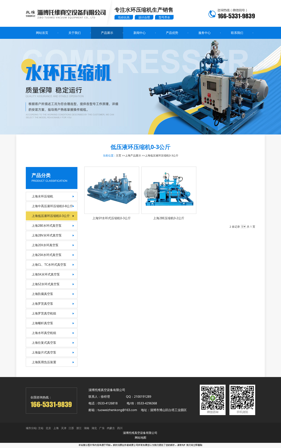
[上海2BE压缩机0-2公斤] (168, 190)
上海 (56, 428)
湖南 (86, 428)
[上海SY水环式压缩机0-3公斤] (111, 190)
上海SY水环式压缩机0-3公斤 (111, 218)
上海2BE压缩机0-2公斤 (168, 218)
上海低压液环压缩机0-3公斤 (161, 155)
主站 (40, 428)
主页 (118, 155)
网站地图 (140, 437)
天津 (63, 428)
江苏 (71, 428)
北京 (48, 428)
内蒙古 (111, 428)
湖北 (94, 428)
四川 (120, 428)
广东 (102, 428)
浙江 (79, 428)
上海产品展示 (133, 155)
